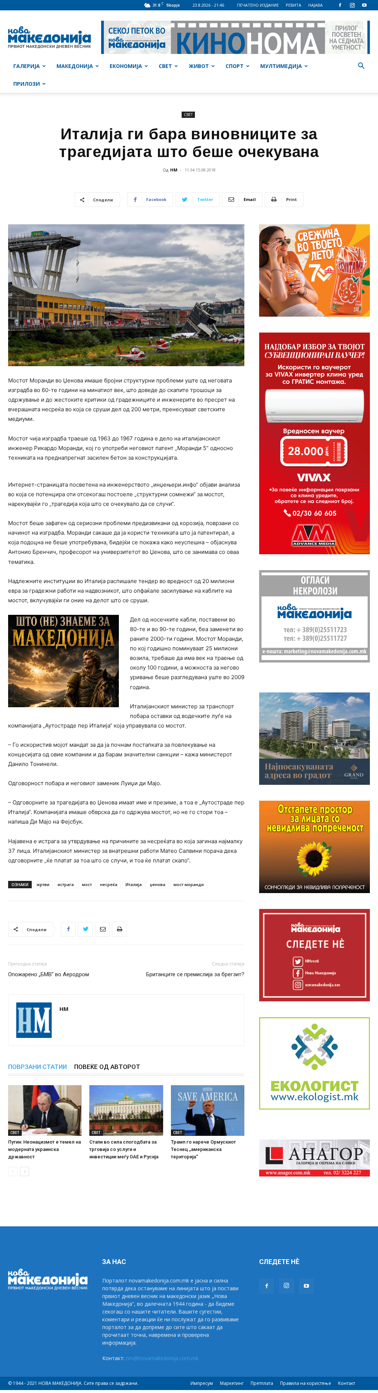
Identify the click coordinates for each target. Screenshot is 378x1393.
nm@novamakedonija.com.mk (162, 1358)
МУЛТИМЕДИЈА (281, 65)
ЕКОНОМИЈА (126, 65)
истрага (66, 884)
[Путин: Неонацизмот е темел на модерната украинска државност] (45, 1110)
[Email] (102, 929)
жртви (43, 884)
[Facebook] (340, 5)
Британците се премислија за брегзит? (195, 974)
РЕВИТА (293, 5)
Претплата (262, 1383)
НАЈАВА (315, 5)
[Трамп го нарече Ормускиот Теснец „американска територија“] (207, 1110)
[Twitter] (85, 929)
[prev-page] (12, 1171)
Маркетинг (232, 1383)
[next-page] (24, 1171)
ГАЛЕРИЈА (26, 65)
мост (87, 884)
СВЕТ (165, 65)
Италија (134, 884)
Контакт (346, 1383)
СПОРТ (235, 65)
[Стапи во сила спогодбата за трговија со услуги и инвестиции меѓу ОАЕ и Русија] (126, 1110)
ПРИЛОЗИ (26, 83)
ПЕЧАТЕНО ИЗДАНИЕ (258, 5)
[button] (361, 66)
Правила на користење (305, 1383)
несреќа (108, 884)
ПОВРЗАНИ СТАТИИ (37, 1066)
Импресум (201, 1383)
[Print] (119, 929)
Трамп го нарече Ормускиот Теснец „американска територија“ (203, 1149)
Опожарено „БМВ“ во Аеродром (48, 974)
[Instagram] (352, 5)
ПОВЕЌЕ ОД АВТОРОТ (107, 1066)
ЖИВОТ (199, 65)
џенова (157, 884)
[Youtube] (364, 5)
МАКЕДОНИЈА (74, 65)
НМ (174, 170)
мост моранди (188, 884)
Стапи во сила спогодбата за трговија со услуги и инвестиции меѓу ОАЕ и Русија (123, 1149)
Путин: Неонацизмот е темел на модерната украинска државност (44, 1149)
